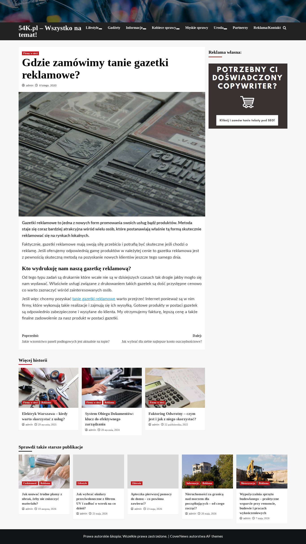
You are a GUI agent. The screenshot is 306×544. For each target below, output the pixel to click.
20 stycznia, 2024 (110, 430)
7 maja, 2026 (262, 518)
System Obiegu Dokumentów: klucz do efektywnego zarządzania (109, 419)
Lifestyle (92, 28)
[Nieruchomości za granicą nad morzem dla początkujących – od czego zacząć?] (207, 472)
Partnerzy (240, 28)
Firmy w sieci (30, 53)
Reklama (46, 402)
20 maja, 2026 (208, 513)
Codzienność (30, 483)
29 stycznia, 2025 (47, 424)
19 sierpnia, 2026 (47, 509)
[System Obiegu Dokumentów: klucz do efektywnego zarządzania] (112, 388)
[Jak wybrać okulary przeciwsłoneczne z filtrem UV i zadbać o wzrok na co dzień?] (98, 472)
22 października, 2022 (176, 424)
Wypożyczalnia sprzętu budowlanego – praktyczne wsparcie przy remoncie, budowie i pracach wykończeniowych (259, 503)
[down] (100, 29)
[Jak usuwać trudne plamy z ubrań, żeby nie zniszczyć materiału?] (44, 472)
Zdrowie (136, 483)
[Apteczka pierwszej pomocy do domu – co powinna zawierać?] (153, 472)
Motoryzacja (248, 483)
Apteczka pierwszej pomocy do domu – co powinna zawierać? (151, 498)
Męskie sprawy (196, 28)
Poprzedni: (66, 338)
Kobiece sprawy (164, 28)
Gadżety (114, 28)
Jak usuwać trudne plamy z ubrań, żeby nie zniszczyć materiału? (42, 498)
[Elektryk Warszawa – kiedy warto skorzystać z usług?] (48, 388)
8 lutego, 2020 (47, 85)
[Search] (284, 28)
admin (29, 85)
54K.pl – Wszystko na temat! (50, 31)
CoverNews (179, 536)
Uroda (219, 28)
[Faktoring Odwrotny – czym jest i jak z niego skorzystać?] (175, 388)
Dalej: (162, 338)
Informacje (134, 28)
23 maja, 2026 (100, 513)
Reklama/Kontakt (267, 28)
